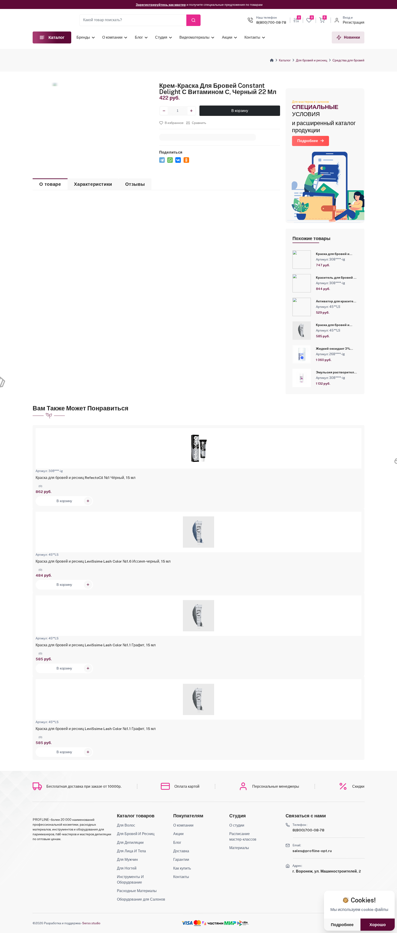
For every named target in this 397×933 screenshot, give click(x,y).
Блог (139, 37)
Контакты (252, 37)
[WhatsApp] (170, 160)
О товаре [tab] (50, 184)
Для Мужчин (127, 859)
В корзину (239, 111)
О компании (112, 37)
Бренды (83, 37)
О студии (236, 825)
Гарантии (181, 859)
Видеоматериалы (194, 37)
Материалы (239, 848)
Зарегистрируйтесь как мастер (161, 4)
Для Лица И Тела (131, 851)
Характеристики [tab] (93, 184)
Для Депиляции (130, 842)
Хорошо (377, 924)
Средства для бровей (348, 60)
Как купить (182, 868)
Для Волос (126, 825)
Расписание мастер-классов (242, 836)
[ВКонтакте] (178, 160)
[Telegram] (162, 160)
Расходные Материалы (137, 891)
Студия (161, 37)
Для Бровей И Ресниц (135, 834)
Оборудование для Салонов (141, 899)
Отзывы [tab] (135, 184)
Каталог (285, 60)
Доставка (181, 851)
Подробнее (307, 141)
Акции (227, 37)
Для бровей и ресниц (311, 60)
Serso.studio (91, 923)
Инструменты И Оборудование (130, 879)
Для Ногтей (126, 868)
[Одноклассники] (186, 160)
